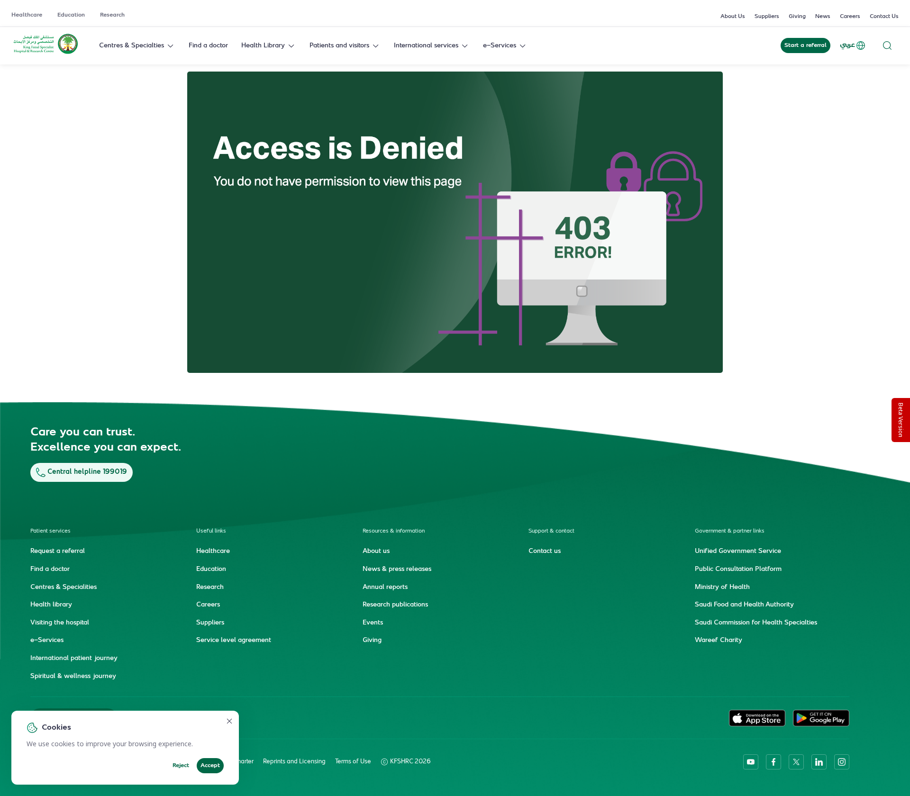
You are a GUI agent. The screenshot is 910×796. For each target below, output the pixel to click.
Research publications (395, 605)
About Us (732, 16)
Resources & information (394, 531)
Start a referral (805, 45)
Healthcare (26, 15)
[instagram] (841, 761)
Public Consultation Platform (738, 569)
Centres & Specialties (131, 46)
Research (112, 15)
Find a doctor (208, 46)
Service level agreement (233, 640)
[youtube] (750, 761)
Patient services (50, 531)
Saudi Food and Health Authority (744, 605)
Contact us (544, 551)
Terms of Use (353, 762)
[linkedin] (819, 761)
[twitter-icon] (796, 761)
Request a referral (57, 551)
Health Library (263, 46)
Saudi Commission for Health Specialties (756, 623)
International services (426, 46)
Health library (51, 605)
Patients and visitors (339, 46)
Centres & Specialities (63, 587)
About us (376, 551)
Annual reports (385, 587)
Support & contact (551, 531)
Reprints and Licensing (294, 762)
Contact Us (884, 16)
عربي (847, 45)
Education (71, 15)
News (822, 16)
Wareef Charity (718, 640)
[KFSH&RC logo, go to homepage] (45, 53)
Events (373, 623)
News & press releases (397, 569)
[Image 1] (455, 222)
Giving (797, 16)
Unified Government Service (738, 551)
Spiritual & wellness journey (73, 676)
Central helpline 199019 (87, 472)
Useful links (211, 531)
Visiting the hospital (59, 623)
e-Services (499, 46)
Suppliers (767, 16)
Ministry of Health (722, 587)
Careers (850, 16)
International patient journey (74, 658)
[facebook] (773, 761)
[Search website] (887, 45)
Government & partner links (729, 531)
